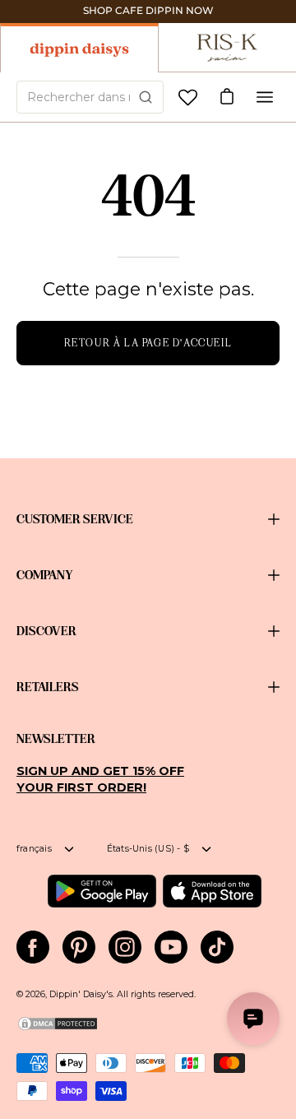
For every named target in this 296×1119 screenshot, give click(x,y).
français (34, 848)
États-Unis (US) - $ (148, 848)
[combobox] (90, 97)
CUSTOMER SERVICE (74, 519)
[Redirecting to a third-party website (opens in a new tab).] (101, 891)
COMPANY (44, 575)
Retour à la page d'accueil (148, 343)
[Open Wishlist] (188, 97)
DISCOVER (46, 631)
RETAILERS (47, 687)
